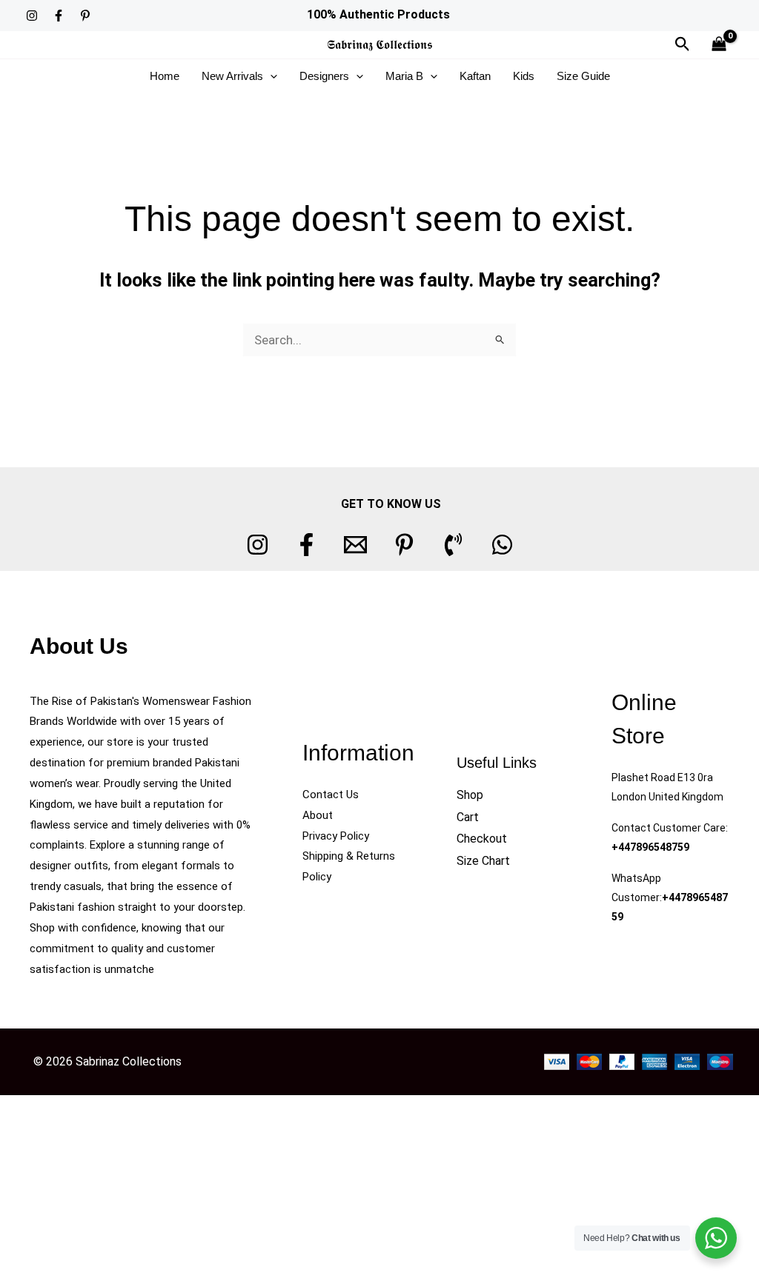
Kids (523, 76)
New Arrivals (232, 76)
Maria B (404, 76)
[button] (683, 44)
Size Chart (483, 861)
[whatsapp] (502, 544)
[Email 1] (355, 544)
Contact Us (330, 794)
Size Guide (583, 76)
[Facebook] (58, 15)
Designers (324, 76)
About (317, 815)
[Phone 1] (453, 544)
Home (164, 76)
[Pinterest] (85, 15)
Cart (468, 817)
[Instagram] (32, 15)
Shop (470, 795)
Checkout (482, 839)
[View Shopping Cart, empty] (719, 44)
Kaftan (475, 76)
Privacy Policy (335, 836)
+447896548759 (650, 847)
